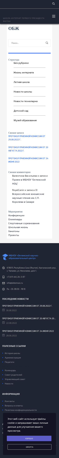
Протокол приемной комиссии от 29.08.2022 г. (26, 138)
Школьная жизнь (18, 227)
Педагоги (9, 362)
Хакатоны (13, 231)
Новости (9, 383)
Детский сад (21, 110)
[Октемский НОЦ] (29, 257)
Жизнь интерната (24, 72)
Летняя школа (21, 81)
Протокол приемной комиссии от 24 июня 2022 (28, 160)
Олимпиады (15, 219)
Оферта (29, 447)
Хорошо (29, 438)
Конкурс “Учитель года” (15, 365)
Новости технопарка (26, 101)
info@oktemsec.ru (15, 283)
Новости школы (23, 91)
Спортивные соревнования (23, 223)
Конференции (16, 215)
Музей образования (25, 120)
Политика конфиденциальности (21, 410)
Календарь (10, 370)
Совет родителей (13, 374)
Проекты (13, 235)
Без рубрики (21, 62)
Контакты (10, 401)
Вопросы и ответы (14, 405)
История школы (12, 353)
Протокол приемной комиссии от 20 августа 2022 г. (28, 149)
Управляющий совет (15, 379)
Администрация (13, 357)
